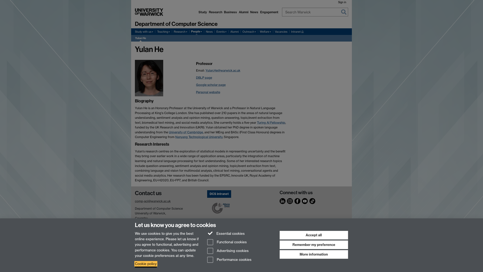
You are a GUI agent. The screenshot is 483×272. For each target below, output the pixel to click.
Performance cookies (233, 260)
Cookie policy (146, 264)
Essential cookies (230, 233)
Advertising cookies (232, 251)
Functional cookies (231, 242)
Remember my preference (313, 245)
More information (314, 254)
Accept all (314, 235)
